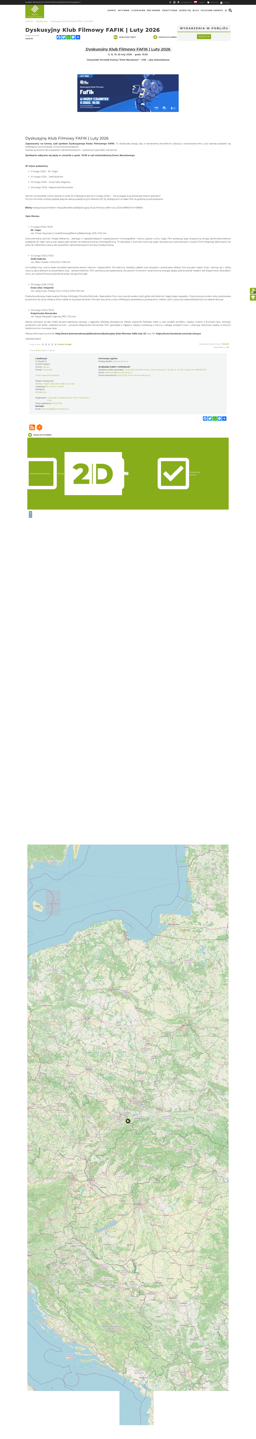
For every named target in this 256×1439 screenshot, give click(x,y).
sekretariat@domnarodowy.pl (55, 409)
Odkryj (111, 10)
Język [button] (201, 2)
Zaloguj (226, 2)
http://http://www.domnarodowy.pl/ (133, 375)
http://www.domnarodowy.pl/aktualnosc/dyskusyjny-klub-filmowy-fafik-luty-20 (100, 333)
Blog (196, 10)
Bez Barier (153, 10)
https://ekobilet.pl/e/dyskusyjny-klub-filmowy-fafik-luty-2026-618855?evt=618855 (100, 207)
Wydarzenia (40, 392)
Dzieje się (185, 10)
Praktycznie (169, 10)
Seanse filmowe (120, 361)
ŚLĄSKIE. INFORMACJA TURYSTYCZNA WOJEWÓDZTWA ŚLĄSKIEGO (53, 2)
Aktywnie (123, 10)
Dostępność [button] (186, 2)
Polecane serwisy (212, 10)
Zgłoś (225, 344)
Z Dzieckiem (138, 10)
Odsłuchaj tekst (127, 37)
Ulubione (214, 2)
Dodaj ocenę (64, 344)
